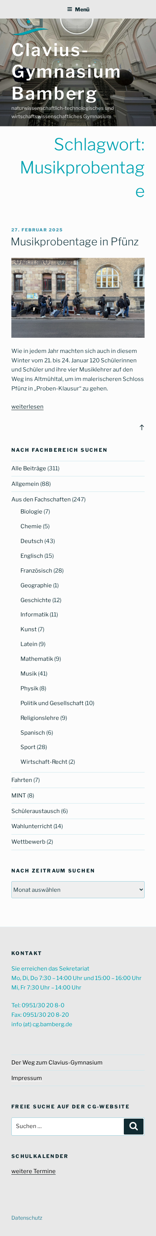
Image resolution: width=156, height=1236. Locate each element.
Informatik (34, 614)
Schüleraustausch (35, 811)
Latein (28, 644)
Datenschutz (26, 1217)
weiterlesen (27, 406)
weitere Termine (33, 1171)
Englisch (31, 555)
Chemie (31, 526)
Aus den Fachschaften (41, 499)
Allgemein (25, 484)
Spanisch (32, 732)
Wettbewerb (28, 841)
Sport (28, 747)
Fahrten (21, 780)
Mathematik (36, 658)
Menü (82, 9)
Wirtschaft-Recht (43, 761)
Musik (28, 673)
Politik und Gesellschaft (52, 703)
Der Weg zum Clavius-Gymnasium (57, 1062)
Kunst (28, 629)
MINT (18, 795)
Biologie (31, 511)
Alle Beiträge (28, 468)
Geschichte (35, 600)
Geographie (36, 585)
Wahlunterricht (31, 826)
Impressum (26, 1078)
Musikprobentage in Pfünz (75, 241)
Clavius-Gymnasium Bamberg (66, 71)
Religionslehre (39, 718)
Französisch (36, 570)
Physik (29, 688)
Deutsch (31, 541)
